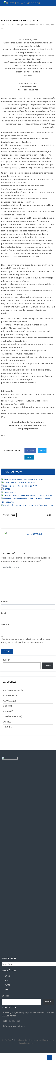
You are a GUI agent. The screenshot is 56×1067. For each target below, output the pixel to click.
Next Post (50, 515)
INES (6, 989)
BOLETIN (6, 711)
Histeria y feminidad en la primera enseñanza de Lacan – (28, 335)
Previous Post (9, 515)
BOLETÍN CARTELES (11, 716)
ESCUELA (6, 727)
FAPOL (7, 985)
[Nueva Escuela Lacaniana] (20, 3)
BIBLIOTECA (8, 701)
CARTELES (7, 722)
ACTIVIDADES (8, 695)
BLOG (5, 706)
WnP (14, 1040)
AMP (6, 980)
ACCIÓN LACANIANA (11, 690)
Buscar (6, 660)
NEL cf (7, 976)
